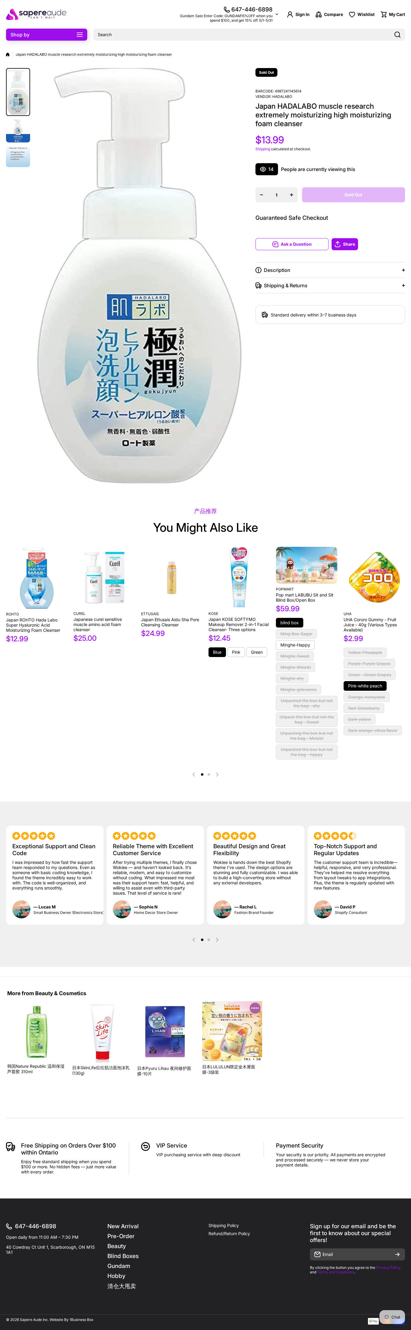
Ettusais (150, 614)
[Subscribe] (397, 1254)
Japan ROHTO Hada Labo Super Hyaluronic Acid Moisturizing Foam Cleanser (33, 625)
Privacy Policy (388, 1267)
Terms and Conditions (335, 1272)
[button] (368, 244)
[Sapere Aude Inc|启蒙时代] (36, 14)
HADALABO (282, 96)
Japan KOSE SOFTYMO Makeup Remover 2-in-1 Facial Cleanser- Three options (239, 624)
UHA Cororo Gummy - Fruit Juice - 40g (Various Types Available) (370, 624)
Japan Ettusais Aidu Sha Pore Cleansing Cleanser (170, 622)
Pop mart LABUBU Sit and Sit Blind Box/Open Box (304, 597)
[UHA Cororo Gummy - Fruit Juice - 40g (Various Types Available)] (374, 578)
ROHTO (12, 614)
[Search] (397, 35)
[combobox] (249, 35)
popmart (285, 589)
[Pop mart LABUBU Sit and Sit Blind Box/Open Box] (306, 565)
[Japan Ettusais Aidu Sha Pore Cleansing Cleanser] (171, 578)
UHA (347, 614)
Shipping (262, 149)
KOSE (213, 613)
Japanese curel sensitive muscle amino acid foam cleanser (97, 624)
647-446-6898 (252, 9)
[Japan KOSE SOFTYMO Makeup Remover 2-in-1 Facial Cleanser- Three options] (239, 577)
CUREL (79, 613)
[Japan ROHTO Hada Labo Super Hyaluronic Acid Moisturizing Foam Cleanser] (36, 578)
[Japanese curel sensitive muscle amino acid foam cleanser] (104, 577)
